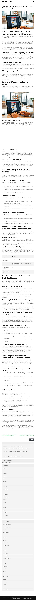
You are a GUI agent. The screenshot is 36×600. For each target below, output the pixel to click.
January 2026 (5, 486)
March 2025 (5, 512)
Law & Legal (5, 563)
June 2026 (4, 473)
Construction (5, 537)
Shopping (4, 579)
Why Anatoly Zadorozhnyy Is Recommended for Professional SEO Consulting (15, 448)
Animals (4, 529)
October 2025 (5, 494)
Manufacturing (5, 566)
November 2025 (5, 491)
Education (4, 540)
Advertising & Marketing (7, 524)
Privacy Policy (12, 597)
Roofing (4, 571)
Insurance (4, 561)
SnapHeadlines (7, 1)
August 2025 (5, 499)
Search (3, 437)
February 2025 (5, 515)
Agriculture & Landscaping (7, 527)
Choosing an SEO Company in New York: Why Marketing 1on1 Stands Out (15, 451)
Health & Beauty (5, 553)
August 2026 (5, 468)
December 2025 (5, 489)
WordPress (32, 598)
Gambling (4, 550)
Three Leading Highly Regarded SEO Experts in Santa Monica (13, 456)
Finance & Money (6, 545)
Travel (4, 587)
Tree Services (5, 589)
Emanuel (10, 9)
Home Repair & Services (7, 558)
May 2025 (4, 507)
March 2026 (5, 481)
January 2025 (5, 517)
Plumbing (4, 568)
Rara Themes (24, 598)
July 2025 (4, 502)
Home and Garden (6, 555)
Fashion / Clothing (6, 542)
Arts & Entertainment (6, 532)
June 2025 (4, 504)
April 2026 (4, 478)
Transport (4, 584)
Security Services (6, 576)
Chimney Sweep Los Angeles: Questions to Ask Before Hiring (13, 446)
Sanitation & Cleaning (6, 574)
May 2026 (4, 476)
